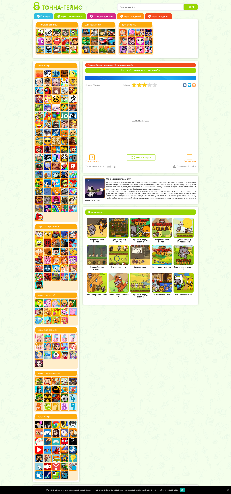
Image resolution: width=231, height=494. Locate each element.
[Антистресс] (64, 91)
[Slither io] (64, 450)
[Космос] (56, 133)
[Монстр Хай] (132, 41)
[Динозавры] (48, 116)
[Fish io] (39, 475)
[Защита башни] (56, 381)
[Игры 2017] (48, 450)
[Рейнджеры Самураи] (39, 260)
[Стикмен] (49, 50)
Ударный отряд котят (105, 65)
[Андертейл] (49, 33)
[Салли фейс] (56, 175)
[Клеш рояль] (56, 124)
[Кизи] (74, 33)
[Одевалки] (149, 41)
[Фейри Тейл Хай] (73, 355)
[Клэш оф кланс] (73, 124)
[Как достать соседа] (48, 124)
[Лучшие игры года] (73, 458)
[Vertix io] (39, 458)
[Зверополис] (56, 243)
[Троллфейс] (57, 50)
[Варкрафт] (64, 458)
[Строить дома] (73, 183)
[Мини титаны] (56, 252)
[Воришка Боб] (57, 33)
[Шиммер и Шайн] (64, 277)
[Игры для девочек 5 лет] (56, 338)
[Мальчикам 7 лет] (56, 407)
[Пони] (123, 50)
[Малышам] (64, 303)
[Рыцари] (86, 50)
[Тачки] (39, 268)
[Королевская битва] (48, 133)
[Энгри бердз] (39, 217)
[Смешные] (39, 183)
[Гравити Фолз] (73, 235)
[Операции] (48, 346)
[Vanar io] (64, 475)
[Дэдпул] (48, 243)
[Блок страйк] (86, 33)
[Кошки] (73, 133)
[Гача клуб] (48, 107)
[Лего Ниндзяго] (86, 41)
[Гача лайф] (56, 107)
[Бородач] (39, 285)
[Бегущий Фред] (39, 99)
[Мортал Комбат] (56, 390)
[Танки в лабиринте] (103, 50)
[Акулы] (39, 91)
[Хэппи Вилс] (39, 208)
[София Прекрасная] (64, 260)
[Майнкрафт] (94, 41)
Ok (182, 490)
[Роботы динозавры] (39, 175)
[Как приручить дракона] (64, 243)
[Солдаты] (39, 398)
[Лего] (64, 141)
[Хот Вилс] (111, 50)
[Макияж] (123, 41)
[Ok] (227, 490)
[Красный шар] (57, 41)
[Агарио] (64, 82)
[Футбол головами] (73, 200)
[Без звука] (48, 467)
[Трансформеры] (48, 268)
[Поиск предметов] (48, 166)
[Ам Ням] (40, 33)
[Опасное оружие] (64, 149)
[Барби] (39, 338)
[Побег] (73, 158)
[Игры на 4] (73, 116)
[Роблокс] (73, 166)
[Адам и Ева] (73, 82)
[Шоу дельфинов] (73, 208)
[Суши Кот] (48, 191)
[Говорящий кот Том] (65, 33)
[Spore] (73, 450)
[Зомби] (64, 381)
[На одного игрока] (73, 433)
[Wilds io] (48, 458)
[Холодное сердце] (132, 50)
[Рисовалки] (64, 312)
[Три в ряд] (73, 191)
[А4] (39, 82)
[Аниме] (56, 91)
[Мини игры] (48, 433)
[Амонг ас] (48, 91)
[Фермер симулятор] (64, 467)
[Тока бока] (48, 320)
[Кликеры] (40, 41)
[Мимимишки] (48, 252)
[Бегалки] (73, 91)
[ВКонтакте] (184, 85)
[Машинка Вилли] (65, 41)
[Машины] (103, 41)
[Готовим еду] (132, 33)
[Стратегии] (56, 398)
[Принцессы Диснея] (39, 355)
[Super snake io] (56, 475)
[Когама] (49, 41)
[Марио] (39, 149)
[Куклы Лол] (149, 33)
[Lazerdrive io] (48, 475)
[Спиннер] (40, 50)
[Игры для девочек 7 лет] (73, 338)
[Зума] (56, 116)
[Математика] (73, 303)
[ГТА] (94, 33)
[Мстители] (64, 252)
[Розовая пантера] (48, 260)
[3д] (56, 74)
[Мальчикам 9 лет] (73, 407)
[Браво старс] (56, 99)
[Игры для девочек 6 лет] (64, 338)
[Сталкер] (48, 398)
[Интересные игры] (39, 124)
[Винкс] (123, 33)
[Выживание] (39, 107)
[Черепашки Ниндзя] (56, 277)
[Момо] (56, 433)
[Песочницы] (48, 441)
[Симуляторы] (64, 175)
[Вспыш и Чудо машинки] (56, 235)
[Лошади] (73, 141)
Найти (191, 7)
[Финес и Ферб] (64, 268)
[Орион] (73, 149)
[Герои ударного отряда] (103, 33)
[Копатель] (39, 133)
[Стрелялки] (94, 50)
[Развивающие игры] (56, 312)
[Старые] (64, 441)
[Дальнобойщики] (73, 107)
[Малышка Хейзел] (39, 346)
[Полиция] (111, 41)
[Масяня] (39, 252)
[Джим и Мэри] (39, 116)
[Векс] (73, 99)
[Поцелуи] (73, 346)
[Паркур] (48, 158)
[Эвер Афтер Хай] (39, 363)
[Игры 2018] (39, 433)
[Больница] (48, 338)
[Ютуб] (39, 450)
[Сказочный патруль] (56, 260)
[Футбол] (64, 398)
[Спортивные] (56, 183)
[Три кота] (56, 320)
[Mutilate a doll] (39, 425)
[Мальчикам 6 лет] (48, 407)
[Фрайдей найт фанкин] (56, 200)
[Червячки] (48, 208)
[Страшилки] (64, 183)
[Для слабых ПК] (64, 425)
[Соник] (48, 183)
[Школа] (64, 208)
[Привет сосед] (56, 166)
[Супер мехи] (39, 191)
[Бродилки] (64, 99)
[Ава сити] (48, 82)
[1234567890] (39, 74)
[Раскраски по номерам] (64, 166)
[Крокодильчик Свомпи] (39, 141)
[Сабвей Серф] (74, 41)
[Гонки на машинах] (111, 33)
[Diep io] (73, 467)
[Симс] (48, 355)
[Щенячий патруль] (73, 277)
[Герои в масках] (64, 235)
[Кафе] (140, 33)
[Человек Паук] (48, 277)
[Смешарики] (39, 320)
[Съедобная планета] (64, 191)
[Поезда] (39, 166)
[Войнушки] (39, 381)
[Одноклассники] (194, 85)
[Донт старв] (73, 425)
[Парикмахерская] (56, 346)
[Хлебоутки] (39, 277)
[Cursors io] (39, 467)
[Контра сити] (39, 390)
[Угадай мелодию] (39, 200)
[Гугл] (56, 425)
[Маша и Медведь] (39, 312)
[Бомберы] (48, 99)
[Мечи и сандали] (48, 149)
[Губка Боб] (39, 243)
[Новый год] (39, 441)
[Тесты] (56, 355)
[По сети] (56, 441)
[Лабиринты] (56, 141)
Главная (91, 65)
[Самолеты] (73, 390)
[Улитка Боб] (65, 50)
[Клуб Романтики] (64, 124)
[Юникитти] (149, 50)
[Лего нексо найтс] (48, 390)
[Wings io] (56, 458)
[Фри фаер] (64, 200)
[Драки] (48, 381)
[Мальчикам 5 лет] (39, 407)
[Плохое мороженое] (64, 158)
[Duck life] (73, 74)
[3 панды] (48, 74)
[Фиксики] (56, 268)
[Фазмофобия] (73, 441)
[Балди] (74, 50)
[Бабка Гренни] (48, 425)
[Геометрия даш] (64, 107)
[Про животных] (48, 312)
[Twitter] (189, 85)
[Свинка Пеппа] (73, 312)
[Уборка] (64, 355)
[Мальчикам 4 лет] (73, 398)
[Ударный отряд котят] (48, 200)
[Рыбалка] (64, 390)
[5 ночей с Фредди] (64, 74)
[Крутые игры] (48, 141)
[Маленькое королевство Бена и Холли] (56, 303)
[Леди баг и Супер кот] (73, 243)
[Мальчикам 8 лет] (64, 407)
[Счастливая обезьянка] (56, 191)
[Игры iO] (64, 116)
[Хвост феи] (73, 268)
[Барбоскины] (39, 235)
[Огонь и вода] (56, 149)
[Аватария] (56, 82)
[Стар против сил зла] (73, 260)
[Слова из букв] (73, 175)
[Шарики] (56, 208)
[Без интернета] (56, 467)
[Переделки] (64, 346)
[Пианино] (56, 158)
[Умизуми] (64, 320)
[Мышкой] (64, 433)
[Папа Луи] (39, 158)
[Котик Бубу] (64, 133)
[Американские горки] (56, 450)
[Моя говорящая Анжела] (140, 41)
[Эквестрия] (140, 50)
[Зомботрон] (73, 381)
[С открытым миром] (48, 175)
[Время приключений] (48, 235)
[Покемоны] (73, 252)
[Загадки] (39, 303)
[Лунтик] (48, 303)
